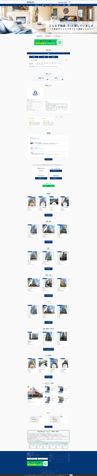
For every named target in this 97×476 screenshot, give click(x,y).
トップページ (50, 453)
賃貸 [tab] (48, 53)
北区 (53, 66)
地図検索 (53, 56)
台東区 (37, 66)
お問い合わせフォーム (55, 170)
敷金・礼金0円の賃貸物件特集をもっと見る (48, 295)
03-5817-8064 (41, 170)
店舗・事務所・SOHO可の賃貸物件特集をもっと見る (48, 349)
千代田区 (49, 66)
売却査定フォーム (56, 178)
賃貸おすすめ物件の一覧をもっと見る (48, 376)
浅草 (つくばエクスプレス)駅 (39, 64)
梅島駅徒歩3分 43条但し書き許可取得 (39, 153)
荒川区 (46, 66)
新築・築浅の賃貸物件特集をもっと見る (48, 242)
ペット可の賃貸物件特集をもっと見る (48, 322)
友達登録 (48, 185)
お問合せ (56, 78)
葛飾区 (56, 66)
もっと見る (30, 126)
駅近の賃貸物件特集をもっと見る (48, 268)
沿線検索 (33, 56)
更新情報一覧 (48, 159)
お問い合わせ (32, 458)
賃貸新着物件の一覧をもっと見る (48, 215)
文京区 (42, 66)
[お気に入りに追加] (36, 197)
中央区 (39, 66)
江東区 (52, 66)
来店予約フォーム (41, 178)
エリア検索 (43, 56)
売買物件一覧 (41, 78)
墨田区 (44, 66)
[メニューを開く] (69, 5)
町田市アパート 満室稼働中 (38, 142)
